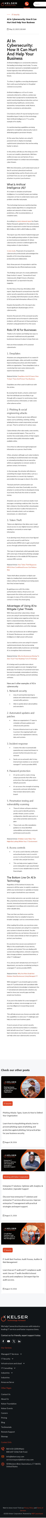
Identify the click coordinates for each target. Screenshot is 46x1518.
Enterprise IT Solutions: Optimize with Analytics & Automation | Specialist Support (23, 1187)
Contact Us (5, 1394)
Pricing (4, 1417)
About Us (5, 1399)
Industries (5, 1373)
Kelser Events (7, 1408)
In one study (11, 251)
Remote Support (8, 1432)
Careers (4, 1413)
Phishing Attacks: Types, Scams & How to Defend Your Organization (23, 1114)
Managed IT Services (10, 1354)
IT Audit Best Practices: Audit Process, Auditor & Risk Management (22, 1260)
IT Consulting (6, 1368)
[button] (11, 1354)
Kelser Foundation (8, 1403)
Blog (3, 1422)
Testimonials (6, 1427)
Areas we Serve (7, 1382)
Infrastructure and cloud (11, 1363)
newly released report (24, 221)
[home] (11, 4)
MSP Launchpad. (37, 1513)
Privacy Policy (29, 1508)
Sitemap (4, 1436)
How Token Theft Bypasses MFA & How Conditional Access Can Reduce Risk (21, 567)
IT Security (5, 1358)
